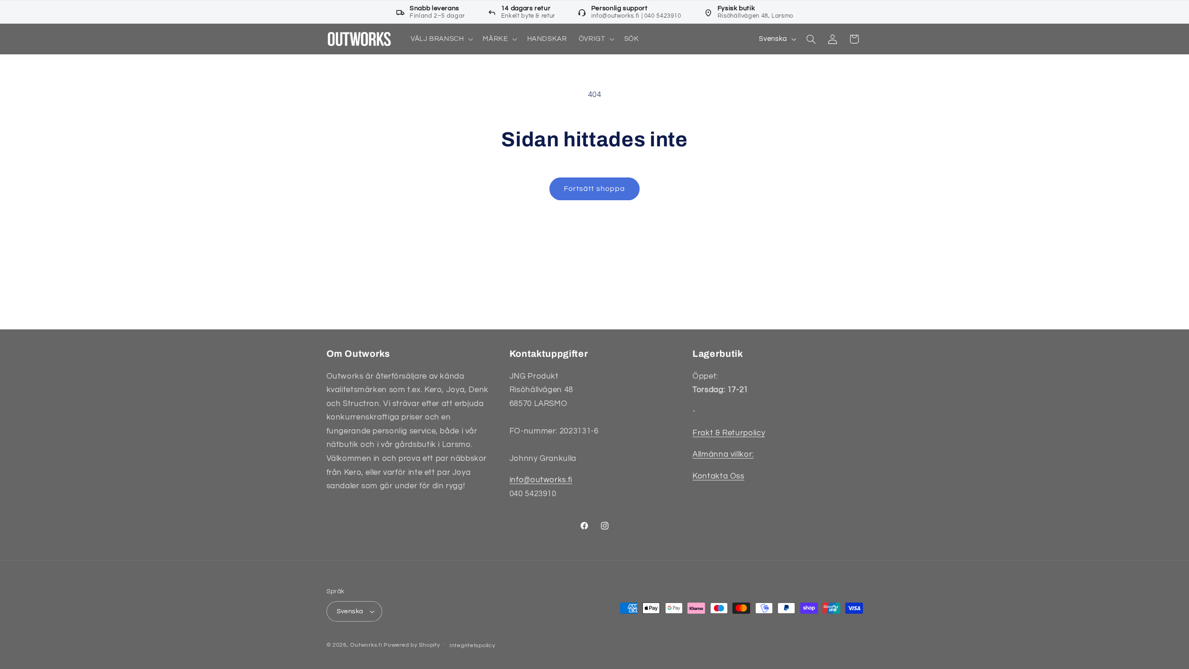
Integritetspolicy (473, 645)
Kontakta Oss (718, 476)
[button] (441, 39)
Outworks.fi (366, 645)
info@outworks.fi (541, 480)
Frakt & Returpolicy (728, 433)
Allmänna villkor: (723, 454)
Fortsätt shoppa (594, 188)
